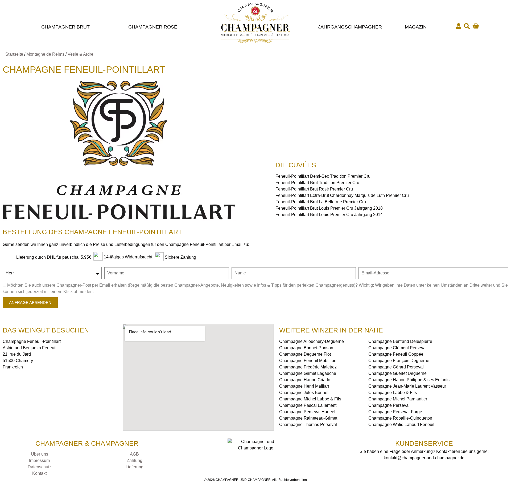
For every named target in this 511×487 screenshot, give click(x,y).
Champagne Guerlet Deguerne (397, 373)
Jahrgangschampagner (350, 27)
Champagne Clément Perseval (397, 348)
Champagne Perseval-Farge (395, 411)
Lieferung (134, 467)
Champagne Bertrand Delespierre (400, 341)
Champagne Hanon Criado (304, 380)
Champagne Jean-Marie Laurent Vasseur (407, 386)
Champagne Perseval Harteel (307, 411)
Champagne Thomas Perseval (308, 424)
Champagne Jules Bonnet (303, 392)
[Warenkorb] (475, 26)
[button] (466, 26)
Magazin (416, 27)
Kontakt (39, 473)
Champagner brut (65, 27)
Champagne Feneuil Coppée (395, 354)
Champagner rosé (152, 27)
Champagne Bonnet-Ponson (306, 348)
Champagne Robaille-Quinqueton (400, 418)
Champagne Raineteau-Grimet (308, 418)
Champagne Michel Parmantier (397, 399)
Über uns (39, 454)
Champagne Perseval (389, 405)
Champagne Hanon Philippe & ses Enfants (409, 380)
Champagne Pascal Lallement (307, 405)
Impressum (39, 460)
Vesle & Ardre (80, 54)
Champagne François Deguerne (398, 360)
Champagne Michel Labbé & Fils (310, 399)
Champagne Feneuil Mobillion (307, 360)
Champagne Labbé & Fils (392, 392)
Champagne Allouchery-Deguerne (311, 341)
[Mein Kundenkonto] (458, 26)
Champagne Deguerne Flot (305, 354)
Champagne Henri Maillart (304, 386)
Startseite (14, 54)
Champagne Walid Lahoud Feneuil (401, 424)
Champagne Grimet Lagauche (307, 373)
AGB (134, 454)
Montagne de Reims (45, 54)
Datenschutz (39, 467)
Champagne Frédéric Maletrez (308, 367)
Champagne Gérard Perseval (396, 367)
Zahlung (134, 460)
